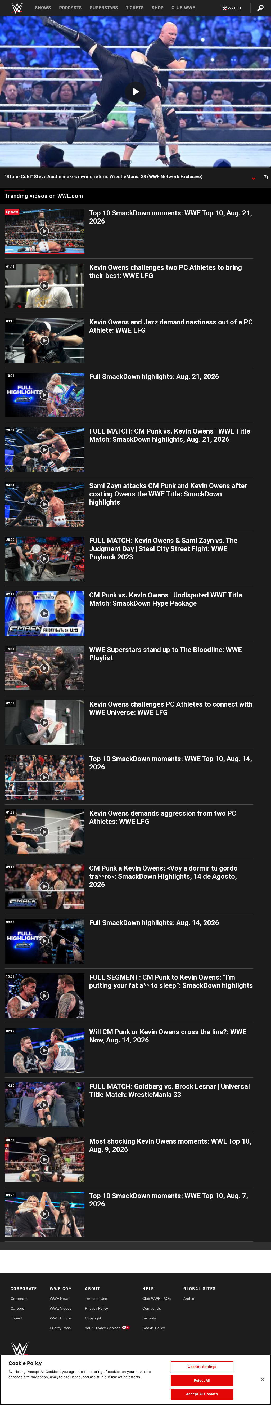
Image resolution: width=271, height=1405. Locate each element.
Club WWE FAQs (156, 1298)
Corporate (19, 1298)
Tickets (135, 7)
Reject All (202, 1380)
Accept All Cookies (202, 1394)
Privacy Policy (96, 1308)
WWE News (59, 1298)
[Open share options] (265, 177)
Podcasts (70, 7)
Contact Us (151, 1308)
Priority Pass (60, 1328)
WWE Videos (60, 1308)
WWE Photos (61, 1318)
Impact (16, 1318)
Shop (158, 7)
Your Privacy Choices (102, 1328)
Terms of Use (96, 1298)
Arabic (188, 1298)
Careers (17, 1308)
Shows (43, 7)
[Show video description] (253, 177)
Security (149, 1318)
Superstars (104, 7)
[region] (135, 1380)
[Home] (17, 8)
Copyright (93, 1318)
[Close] (262, 1379)
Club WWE (183, 7)
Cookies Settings (202, 1366)
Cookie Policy (153, 1328)
